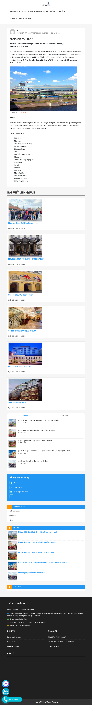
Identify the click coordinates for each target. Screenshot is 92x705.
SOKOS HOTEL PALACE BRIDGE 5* (20, 295)
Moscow (13, 516)
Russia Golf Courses (14, 637)
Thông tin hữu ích (57, 11)
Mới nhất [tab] (26, 415)
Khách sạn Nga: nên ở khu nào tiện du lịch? (23, 223)
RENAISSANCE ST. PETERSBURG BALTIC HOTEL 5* (26, 259)
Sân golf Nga (11, 642)
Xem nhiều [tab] (65, 415)
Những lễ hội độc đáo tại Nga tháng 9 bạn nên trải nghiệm (38, 420)
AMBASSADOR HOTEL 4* (17, 403)
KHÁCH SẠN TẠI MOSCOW (57, 637)
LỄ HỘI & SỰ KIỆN (13, 646)
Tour (11, 520)
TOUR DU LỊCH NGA (26, 11)
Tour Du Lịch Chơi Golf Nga (20, 18)
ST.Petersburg (15, 511)
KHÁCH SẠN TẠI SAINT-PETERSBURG (29, 33)
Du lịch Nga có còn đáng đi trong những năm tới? (35, 441)
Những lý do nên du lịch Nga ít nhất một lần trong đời (37, 430)
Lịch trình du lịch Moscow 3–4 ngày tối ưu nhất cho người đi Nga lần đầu (44, 451)
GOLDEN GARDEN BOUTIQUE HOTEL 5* (22, 331)
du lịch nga (24, 112)
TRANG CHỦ (13, 11)
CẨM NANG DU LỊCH (41, 11)
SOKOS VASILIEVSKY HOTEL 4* (19, 367)
